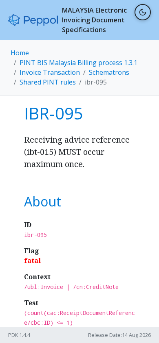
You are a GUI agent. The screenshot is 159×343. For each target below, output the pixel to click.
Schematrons (109, 72)
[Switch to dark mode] (143, 12)
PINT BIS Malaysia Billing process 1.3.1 (78, 62)
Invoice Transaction (50, 72)
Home (20, 52)
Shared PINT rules (48, 82)
